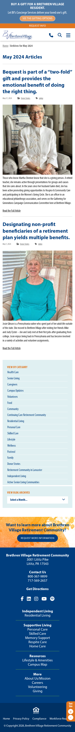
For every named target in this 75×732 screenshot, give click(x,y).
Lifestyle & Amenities (37, 660)
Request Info (37, 25)
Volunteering (37, 687)
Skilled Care (12, 433)
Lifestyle (11, 439)
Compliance (39, 718)
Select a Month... (18, 499)
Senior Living (13, 378)
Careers (37, 682)
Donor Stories (25, 98)
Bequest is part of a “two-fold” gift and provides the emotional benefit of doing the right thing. (37, 81)
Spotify (52, 599)
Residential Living (15, 421)
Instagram (36, 599)
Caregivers (12, 384)
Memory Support (37, 638)
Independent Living (16, 476)
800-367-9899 (37, 576)
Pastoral (11, 452)
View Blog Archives (18, 492)
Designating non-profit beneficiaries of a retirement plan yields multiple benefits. (36, 230)
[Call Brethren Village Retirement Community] (51, 36)
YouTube (44, 599)
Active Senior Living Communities (23, 482)
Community (12, 409)
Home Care (37, 646)
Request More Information (37, 538)
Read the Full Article (12, 210)
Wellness (11, 445)
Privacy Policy (21, 718)
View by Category (17, 367)
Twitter (28, 599)
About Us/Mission (37, 678)
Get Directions (37, 589)
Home (5, 45)
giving (41, 98)
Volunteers (12, 397)
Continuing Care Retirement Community (26, 415)
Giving (37, 691)
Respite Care (37, 642)
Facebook (22, 599)
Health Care (13, 372)
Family (10, 458)
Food (9, 403)
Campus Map (37, 664)
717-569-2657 (37, 580)
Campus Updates (15, 390)
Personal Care (13, 427)
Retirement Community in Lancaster (24, 470)
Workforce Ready (59, 718)
